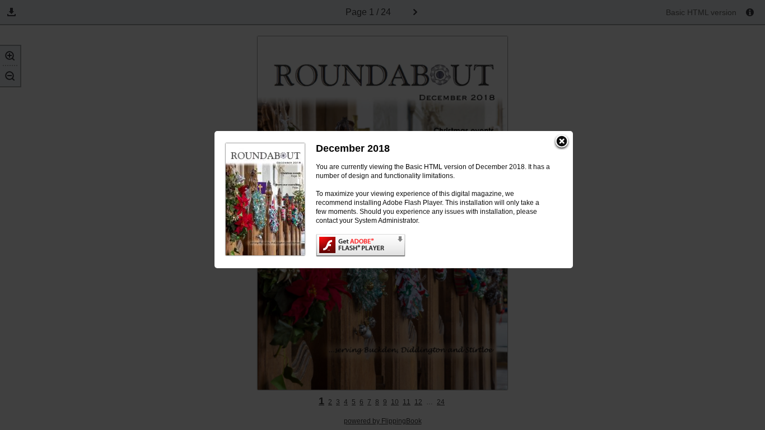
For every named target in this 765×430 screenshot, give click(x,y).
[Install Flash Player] (433, 245)
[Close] (561, 142)
